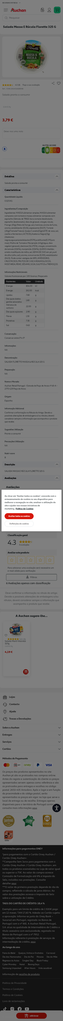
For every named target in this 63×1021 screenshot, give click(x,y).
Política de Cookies (24, 508)
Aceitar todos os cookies (19, 516)
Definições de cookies (19, 523)
